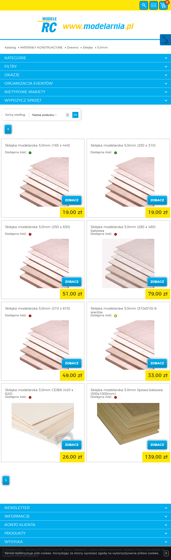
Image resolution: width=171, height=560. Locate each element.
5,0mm (102, 47)
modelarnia (86, 24)
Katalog (10, 47)
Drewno (72, 47)
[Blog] (165, 43)
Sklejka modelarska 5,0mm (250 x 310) (123, 145)
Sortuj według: (15, 114)
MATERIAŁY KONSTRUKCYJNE (41, 47)
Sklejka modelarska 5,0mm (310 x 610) (37, 308)
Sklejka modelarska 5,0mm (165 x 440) (37, 145)
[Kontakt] (153, 5)
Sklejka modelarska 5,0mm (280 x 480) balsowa (123, 229)
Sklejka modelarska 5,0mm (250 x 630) (37, 227)
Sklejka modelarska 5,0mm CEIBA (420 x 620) (39, 392)
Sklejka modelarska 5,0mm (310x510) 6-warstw (124, 310)
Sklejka (88, 47)
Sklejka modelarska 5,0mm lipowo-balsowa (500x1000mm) (127, 392)
